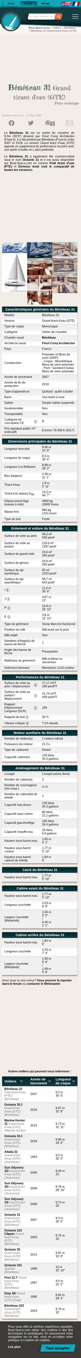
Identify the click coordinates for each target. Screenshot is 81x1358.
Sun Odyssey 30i (14, 1188)
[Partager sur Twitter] (30, 123)
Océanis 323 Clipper (14, 1237)
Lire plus (14, 1346)
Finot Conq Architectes (58, 343)
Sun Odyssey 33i (14, 1204)
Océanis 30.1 (13, 1141)
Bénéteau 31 (15, 1094)
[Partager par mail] (69, 123)
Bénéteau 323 (14, 1310)
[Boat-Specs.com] (10, 20)
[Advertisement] (40, 208)
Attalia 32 (12, 1157)
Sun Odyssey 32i (14, 1172)
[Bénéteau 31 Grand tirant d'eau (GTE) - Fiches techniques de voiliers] (76, 3)
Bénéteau (49, 337)
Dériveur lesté (28, 166)
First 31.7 (15, 1282)
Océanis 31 (31, 159)
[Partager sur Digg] (50, 123)
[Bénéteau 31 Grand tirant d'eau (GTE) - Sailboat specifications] (66, 3)
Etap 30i (14, 1297)
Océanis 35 (12, 1254)
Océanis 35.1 (13, 1109)
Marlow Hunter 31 (15, 1125)
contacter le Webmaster (43, 983)
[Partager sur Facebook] (11, 123)
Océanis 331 (13, 1269)
